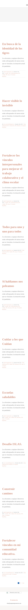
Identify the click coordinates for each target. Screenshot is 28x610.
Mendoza (18, 125)
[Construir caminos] (14, 478)
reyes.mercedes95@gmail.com (9, 124)
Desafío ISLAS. (12, 444)
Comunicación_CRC (13, 125)
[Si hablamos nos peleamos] (14, 268)
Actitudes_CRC (8, 73)
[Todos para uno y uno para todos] (14, 217)
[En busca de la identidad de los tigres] (14, 33)
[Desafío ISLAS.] (14, 433)
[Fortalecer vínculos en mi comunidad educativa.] (14, 530)
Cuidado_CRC (4, 74)
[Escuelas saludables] (14, 381)
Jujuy (9, 74)
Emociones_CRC (11, 307)
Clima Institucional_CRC (15, 73)
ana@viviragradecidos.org (8, 71)
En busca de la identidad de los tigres (12, 48)
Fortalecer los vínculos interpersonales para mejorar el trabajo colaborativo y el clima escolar (12, 169)
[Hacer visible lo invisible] (14, 89)
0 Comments (13, 74)
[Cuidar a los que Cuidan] (14, 325)
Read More (4, 76)
